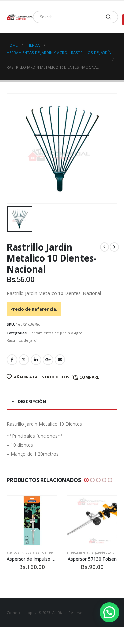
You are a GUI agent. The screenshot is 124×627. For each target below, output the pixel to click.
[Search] (109, 17)
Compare (89, 377)
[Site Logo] (20, 17)
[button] (86, 480)
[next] (114, 247)
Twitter (24, 359)
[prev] (104, 247)
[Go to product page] (32, 521)
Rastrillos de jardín (23, 340)
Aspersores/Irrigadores (25, 553)
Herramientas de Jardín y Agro (56, 332)
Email (60, 359)
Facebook (12, 359)
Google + (48, 359)
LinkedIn (36, 359)
